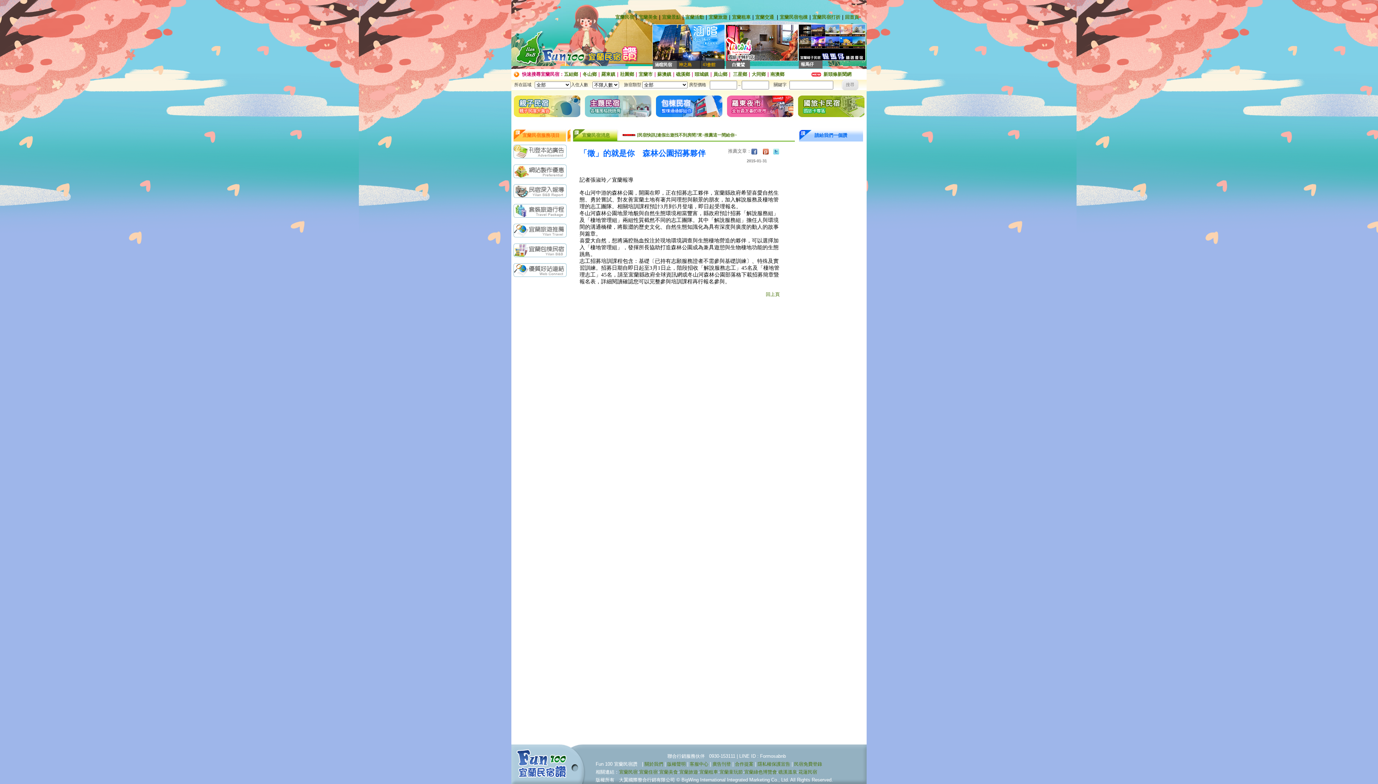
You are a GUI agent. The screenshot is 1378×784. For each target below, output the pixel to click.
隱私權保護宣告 (774, 764)
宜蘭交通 (764, 17)
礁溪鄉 (683, 74)
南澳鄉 (777, 74)
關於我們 (654, 764)
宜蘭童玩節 (731, 772)
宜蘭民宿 (624, 17)
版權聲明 (676, 764)
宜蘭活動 (694, 17)
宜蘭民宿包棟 (794, 17)
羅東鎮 (608, 74)
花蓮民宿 (807, 772)
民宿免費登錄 (808, 764)
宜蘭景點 (671, 17)
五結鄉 (571, 74)
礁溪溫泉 (787, 772)
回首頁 (852, 17)
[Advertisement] (542, 394)
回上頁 (773, 294)
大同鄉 (759, 74)
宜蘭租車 (741, 17)
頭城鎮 (702, 74)
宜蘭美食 (648, 17)
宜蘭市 (646, 74)
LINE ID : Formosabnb (762, 756)
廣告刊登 (721, 764)
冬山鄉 (590, 74)
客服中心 (699, 764)
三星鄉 (739, 74)
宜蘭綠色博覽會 (760, 772)
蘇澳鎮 (664, 74)
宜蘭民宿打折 (826, 17)
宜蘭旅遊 (718, 17)
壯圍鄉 (627, 74)
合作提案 (744, 764)
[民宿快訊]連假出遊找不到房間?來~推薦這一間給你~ (687, 135)
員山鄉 (720, 74)
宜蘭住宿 (648, 772)
